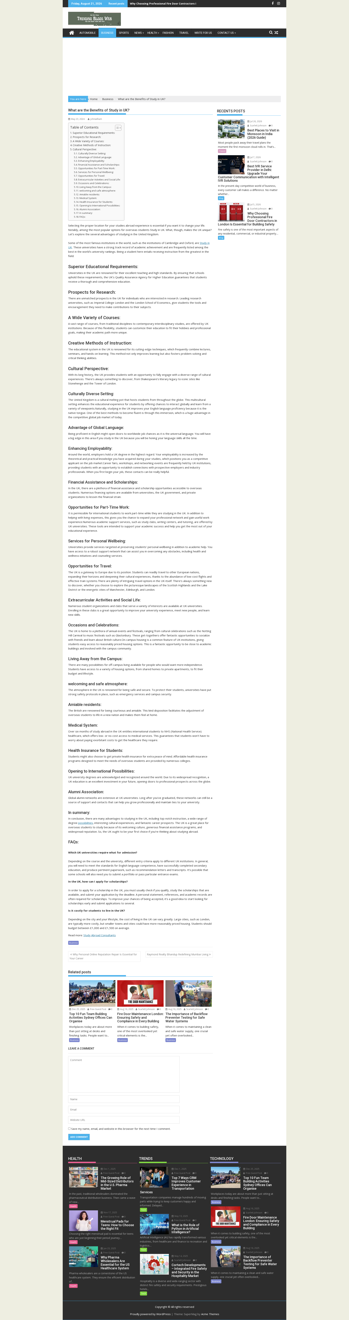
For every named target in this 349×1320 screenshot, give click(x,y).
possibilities (85, 823)
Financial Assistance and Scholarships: (99, 164)
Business (107, 32)
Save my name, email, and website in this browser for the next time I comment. (121, 1128)
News (138, 32)
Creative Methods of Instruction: (92, 145)
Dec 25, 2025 (78, 1009)
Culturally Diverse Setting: (92, 153)
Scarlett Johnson (146, 1009)
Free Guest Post (97, 1009)
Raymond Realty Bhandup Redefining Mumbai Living (177, 954)
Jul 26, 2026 (256, 121)
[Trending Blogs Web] (72, 32)
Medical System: (88, 198)
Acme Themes (210, 1314)
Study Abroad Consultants (99, 935)
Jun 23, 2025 (109, 1248)
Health (152, 32)
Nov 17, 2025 (110, 1212)
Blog (221, 198)
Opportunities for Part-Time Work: (96, 168)
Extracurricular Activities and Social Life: (99, 179)
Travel (184, 32)
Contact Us (226, 32)
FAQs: (82, 216)
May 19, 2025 (181, 1216)
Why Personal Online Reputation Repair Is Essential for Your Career (103, 956)
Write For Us (203, 32)
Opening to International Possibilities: (99, 205)
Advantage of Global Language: (95, 157)
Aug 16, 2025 (126, 1009)
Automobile (87, 32)
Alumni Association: (90, 209)
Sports (124, 32)
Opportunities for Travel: (91, 175)
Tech (143, 1209)
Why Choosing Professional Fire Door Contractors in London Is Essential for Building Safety (189, 3)
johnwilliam (96, 119)
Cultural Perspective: (85, 149)
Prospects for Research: (87, 137)
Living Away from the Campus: (95, 187)
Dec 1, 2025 (109, 1168)
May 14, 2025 (181, 1256)
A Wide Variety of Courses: (88, 141)
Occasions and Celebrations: (93, 183)
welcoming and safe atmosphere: (97, 190)
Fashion (168, 32)
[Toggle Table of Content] (116, 128)
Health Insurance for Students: (96, 201)
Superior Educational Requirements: (94, 133)
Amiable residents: (89, 194)
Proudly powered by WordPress (150, 1314)
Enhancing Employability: (91, 160)
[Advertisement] (174, 65)
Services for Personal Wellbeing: (96, 172)
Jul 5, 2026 (255, 204)
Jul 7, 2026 (255, 157)
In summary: (86, 213)
